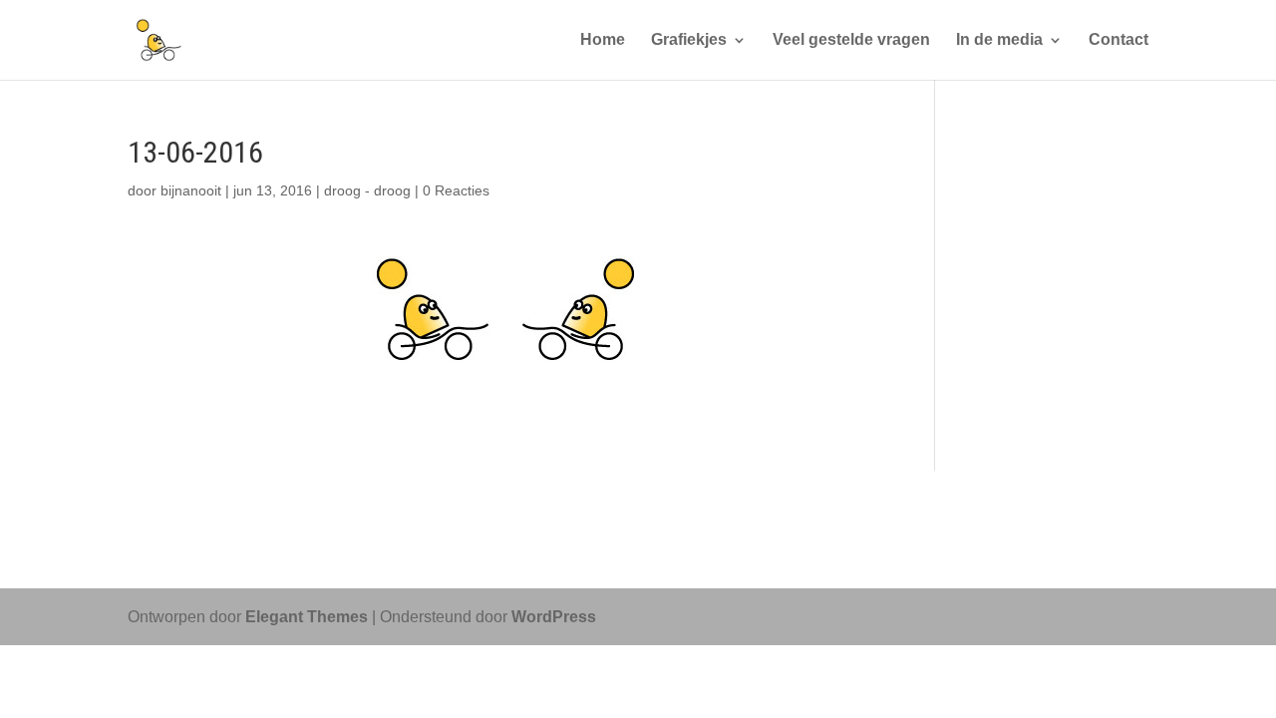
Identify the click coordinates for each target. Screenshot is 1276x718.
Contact (1118, 40)
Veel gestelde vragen (851, 40)
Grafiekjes (689, 40)
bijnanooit (190, 190)
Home (602, 40)
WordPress (553, 616)
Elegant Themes (306, 616)
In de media (999, 40)
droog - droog (367, 190)
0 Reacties (456, 190)
